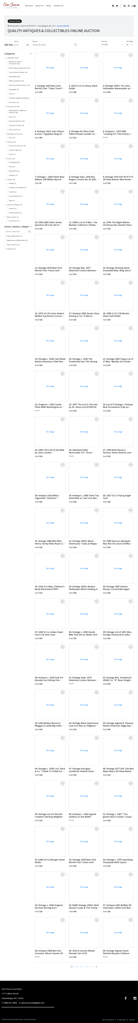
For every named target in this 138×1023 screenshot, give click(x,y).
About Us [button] (40, 6)
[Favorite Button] (62, 55)
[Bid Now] (113, 6)
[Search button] (76, 44)
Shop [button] (48, 6)
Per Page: (130, 41)
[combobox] (112, 44)
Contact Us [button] (59, 6)
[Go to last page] (96, 966)
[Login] (117, 6)
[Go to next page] (93, 966)
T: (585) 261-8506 (9, 1003)
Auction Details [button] (63, 25)
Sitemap (132, 1020)
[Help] (129, 6)
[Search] (124, 6)
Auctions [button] (29, 6)
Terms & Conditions (108, 1020)
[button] (50, 87)
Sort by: (104, 41)
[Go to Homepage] (11, 6)
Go (28, 44)
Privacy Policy (121, 1020)
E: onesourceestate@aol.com (31, 1003)
